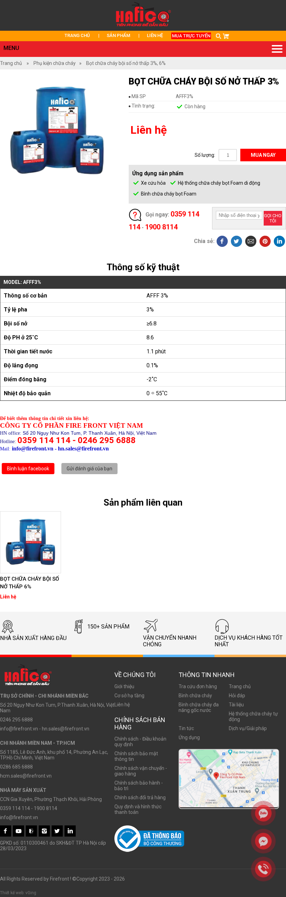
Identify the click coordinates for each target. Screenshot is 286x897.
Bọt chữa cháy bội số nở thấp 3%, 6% (126, 63)
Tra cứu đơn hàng (198, 686)
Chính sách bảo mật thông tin (136, 756)
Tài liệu (236, 704)
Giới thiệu (124, 686)
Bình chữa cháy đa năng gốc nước (199, 707)
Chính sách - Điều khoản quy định (140, 741)
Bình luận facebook (28, 468)
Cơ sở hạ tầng (129, 695)
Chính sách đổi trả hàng (140, 797)
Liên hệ (155, 35)
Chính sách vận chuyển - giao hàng (140, 771)
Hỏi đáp (237, 695)
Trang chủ (77, 35)
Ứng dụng (189, 737)
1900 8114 (161, 227)
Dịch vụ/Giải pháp (248, 728)
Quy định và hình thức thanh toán (137, 809)
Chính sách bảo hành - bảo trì (138, 785)
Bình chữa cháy (195, 695)
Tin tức (186, 728)
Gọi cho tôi (272, 218)
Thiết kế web (11, 892)
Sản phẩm (118, 35)
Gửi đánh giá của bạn (89, 468)
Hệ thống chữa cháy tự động (253, 716)
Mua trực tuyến (191, 35)
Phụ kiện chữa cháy (54, 63)
